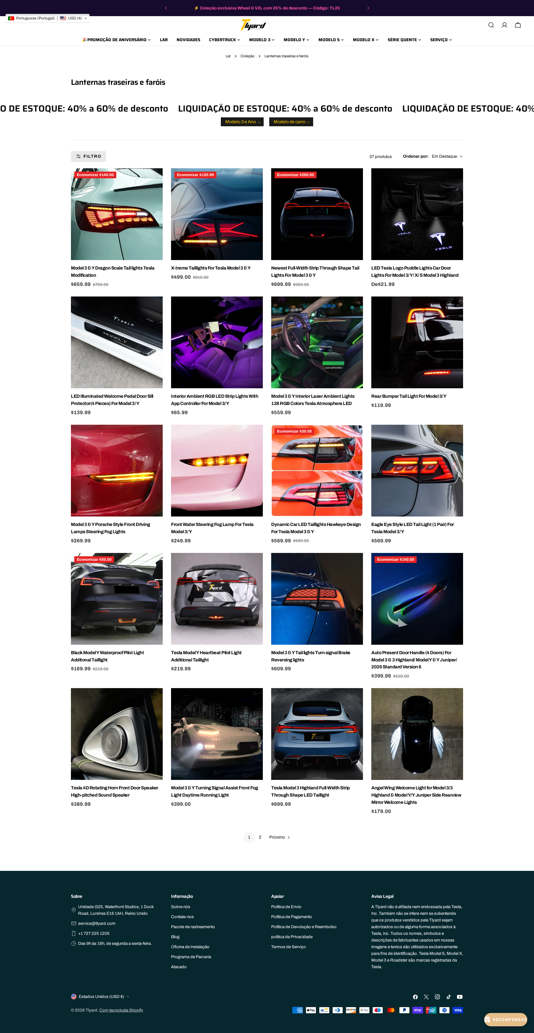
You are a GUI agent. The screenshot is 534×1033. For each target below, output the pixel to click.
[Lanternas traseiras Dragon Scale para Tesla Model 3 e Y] (117, 214)
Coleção (247, 56)
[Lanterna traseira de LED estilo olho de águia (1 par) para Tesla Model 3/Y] (417, 470)
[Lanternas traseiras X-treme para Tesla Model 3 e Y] (217, 214)
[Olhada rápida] (157, 177)
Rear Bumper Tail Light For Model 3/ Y (409, 396)
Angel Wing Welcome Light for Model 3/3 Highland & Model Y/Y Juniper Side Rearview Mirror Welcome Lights (416, 795)
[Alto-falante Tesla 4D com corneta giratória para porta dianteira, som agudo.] (117, 734)
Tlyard (91, 1010)
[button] (242, 121)
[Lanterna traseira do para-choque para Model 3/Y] (417, 342)
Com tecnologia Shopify (121, 1010)
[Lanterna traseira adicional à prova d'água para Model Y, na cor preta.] (117, 599)
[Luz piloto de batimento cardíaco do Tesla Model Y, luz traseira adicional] (217, 599)
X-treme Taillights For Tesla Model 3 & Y (211, 268)
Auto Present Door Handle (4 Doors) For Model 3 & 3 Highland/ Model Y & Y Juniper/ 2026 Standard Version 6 (414, 659)
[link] (249, 837)
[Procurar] (491, 25)
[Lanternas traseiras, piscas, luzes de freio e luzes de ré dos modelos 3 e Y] (317, 599)
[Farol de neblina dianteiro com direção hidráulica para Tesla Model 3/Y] (217, 470)
